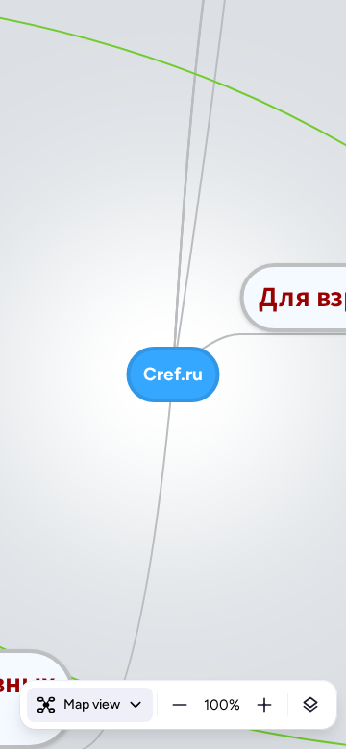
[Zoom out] (180, 705)
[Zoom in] (264, 705)
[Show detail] (310, 705)
